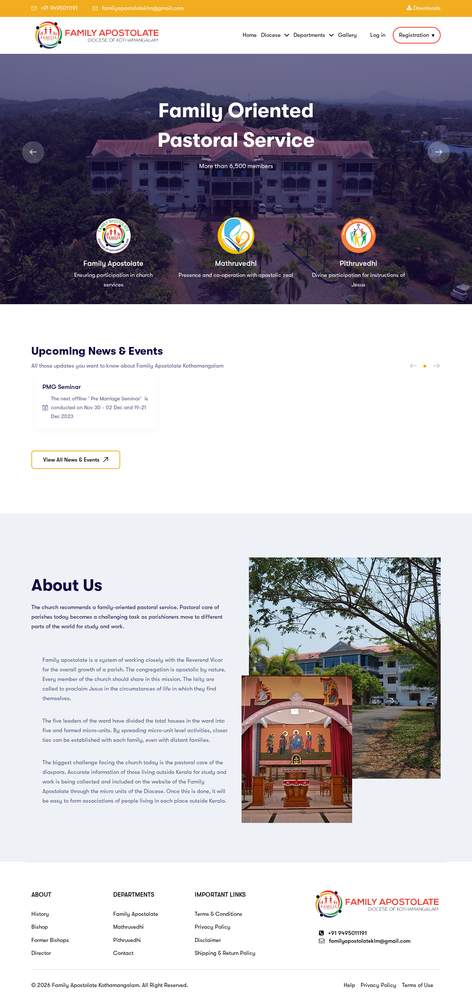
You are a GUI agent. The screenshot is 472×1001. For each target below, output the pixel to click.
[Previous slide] (33, 152)
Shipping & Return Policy (225, 953)
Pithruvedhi (127, 940)
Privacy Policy (212, 927)
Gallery (347, 35)
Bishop (39, 927)
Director (41, 953)
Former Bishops (50, 940)
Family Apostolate (135, 914)
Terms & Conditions (218, 914)
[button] (424, 366)
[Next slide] (439, 152)
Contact (123, 953)
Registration (414, 35)
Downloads (426, 8)
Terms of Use (417, 985)
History (40, 914)
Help (349, 985)
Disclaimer (208, 940)
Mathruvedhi (128, 927)
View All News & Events (71, 459)
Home (250, 35)
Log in (377, 35)
